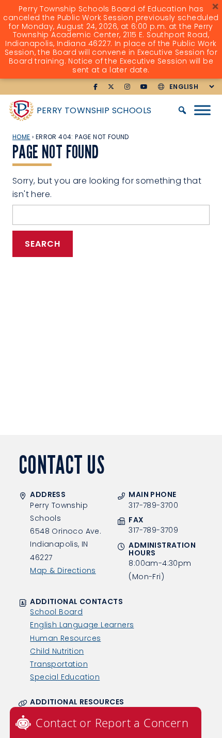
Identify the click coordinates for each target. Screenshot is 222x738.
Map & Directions (63, 570)
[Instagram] (127, 87)
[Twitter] (111, 87)
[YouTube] (144, 87)
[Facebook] (95, 87)
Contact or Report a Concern (112, 722)
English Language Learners (82, 625)
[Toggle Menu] (202, 110)
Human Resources (65, 638)
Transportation (59, 664)
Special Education (65, 677)
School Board (56, 612)
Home (21, 136)
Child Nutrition (57, 651)
